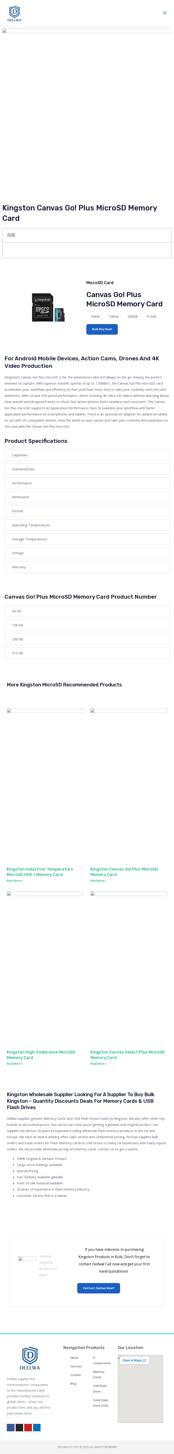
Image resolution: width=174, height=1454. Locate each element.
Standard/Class (23, 469)
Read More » (15, 881)
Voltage (18, 553)
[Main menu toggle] (164, 13)
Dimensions (20, 497)
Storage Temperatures (29, 539)
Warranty (19, 567)
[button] (165, 235)
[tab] (87, 455)
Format (17, 511)
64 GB (16, 611)
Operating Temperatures (31, 525)
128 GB (17, 625)
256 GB (17, 639)
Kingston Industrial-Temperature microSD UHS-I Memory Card (40, 872)
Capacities (19, 455)
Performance (22, 483)
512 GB (17, 653)
